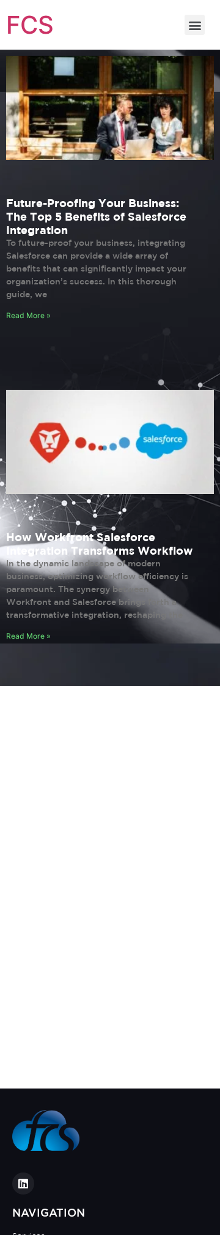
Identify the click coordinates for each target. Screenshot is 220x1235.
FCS (30, 25)
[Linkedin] (23, 1183)
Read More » (28, 315)
